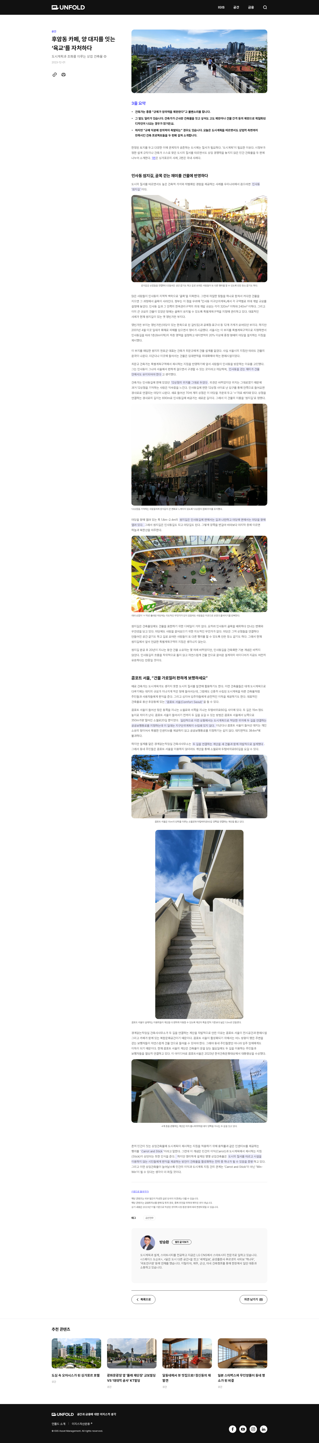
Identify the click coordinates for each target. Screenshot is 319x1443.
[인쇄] (63, 75)
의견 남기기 (251, 1299)
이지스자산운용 (81, 1424)
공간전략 (149, 1218)
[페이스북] (232, 1429)
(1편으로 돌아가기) (140, 1191)
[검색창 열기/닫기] (265, 7)
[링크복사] (55, 75)
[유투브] (243, 1429)
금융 (251, 7)
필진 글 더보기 (181, 1242)
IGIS (221, 7)
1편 (154, 158)
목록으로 (145, 1299)
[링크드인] (263, 1429)
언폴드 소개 (58, 1424)
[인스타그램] (253, 1429)
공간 (236, 7)
